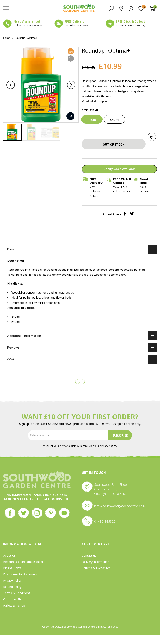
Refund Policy (12, 587)
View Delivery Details (94, 191)
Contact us (89, 555)
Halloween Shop (14, 605)
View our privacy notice (102, 446)
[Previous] (10, 85)
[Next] (71, 85)
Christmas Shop (13, 599)
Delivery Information (95, 562)
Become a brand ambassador (23, 562)
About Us (9, 555)
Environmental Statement (20, 574)
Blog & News (12, 568)
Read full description (95, 101)
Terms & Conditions (16, 593)
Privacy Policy (12, 580)
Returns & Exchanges (96, 568)
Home (6, 37)
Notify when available (119, 169)
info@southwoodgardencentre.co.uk (120, 506)
